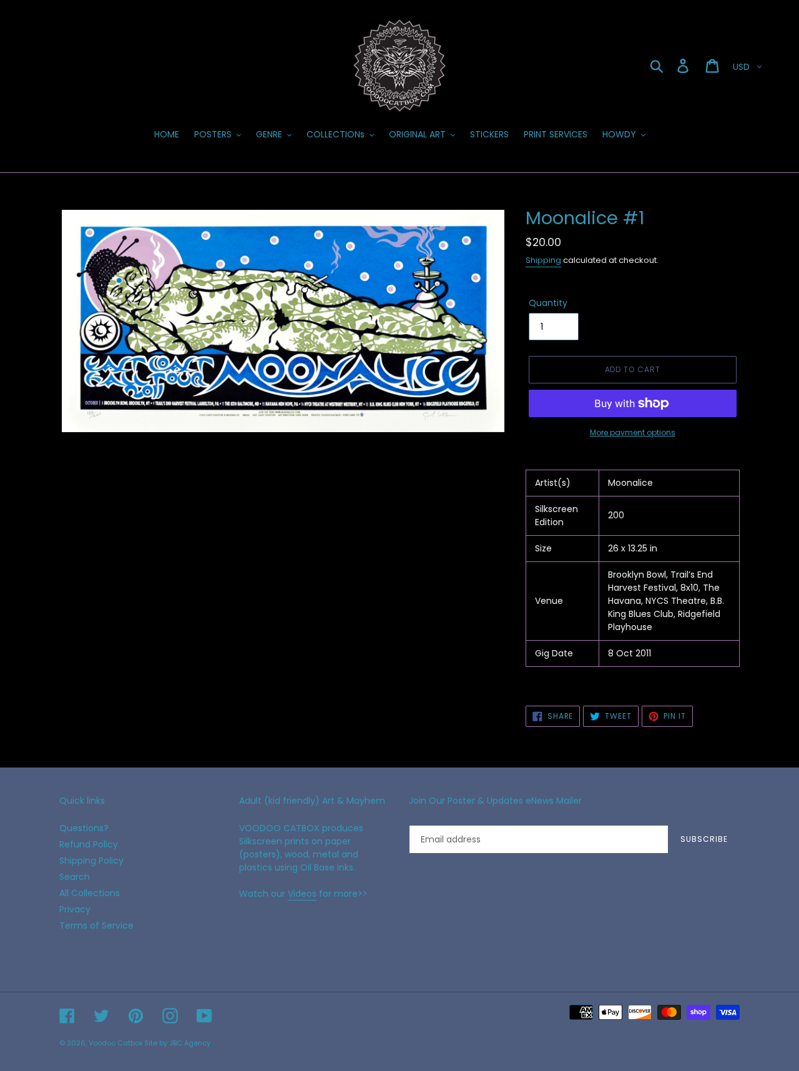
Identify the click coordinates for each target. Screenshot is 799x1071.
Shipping (543, 260)
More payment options (632, 432)
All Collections (89, 893)
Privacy (75, 909)
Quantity (548, 303)
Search (74, 877)
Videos (302, 893)
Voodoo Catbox (115, 1043)
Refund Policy (88, 844)
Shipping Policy (91, 860)
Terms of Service (96, 925)
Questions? (84, 828)
